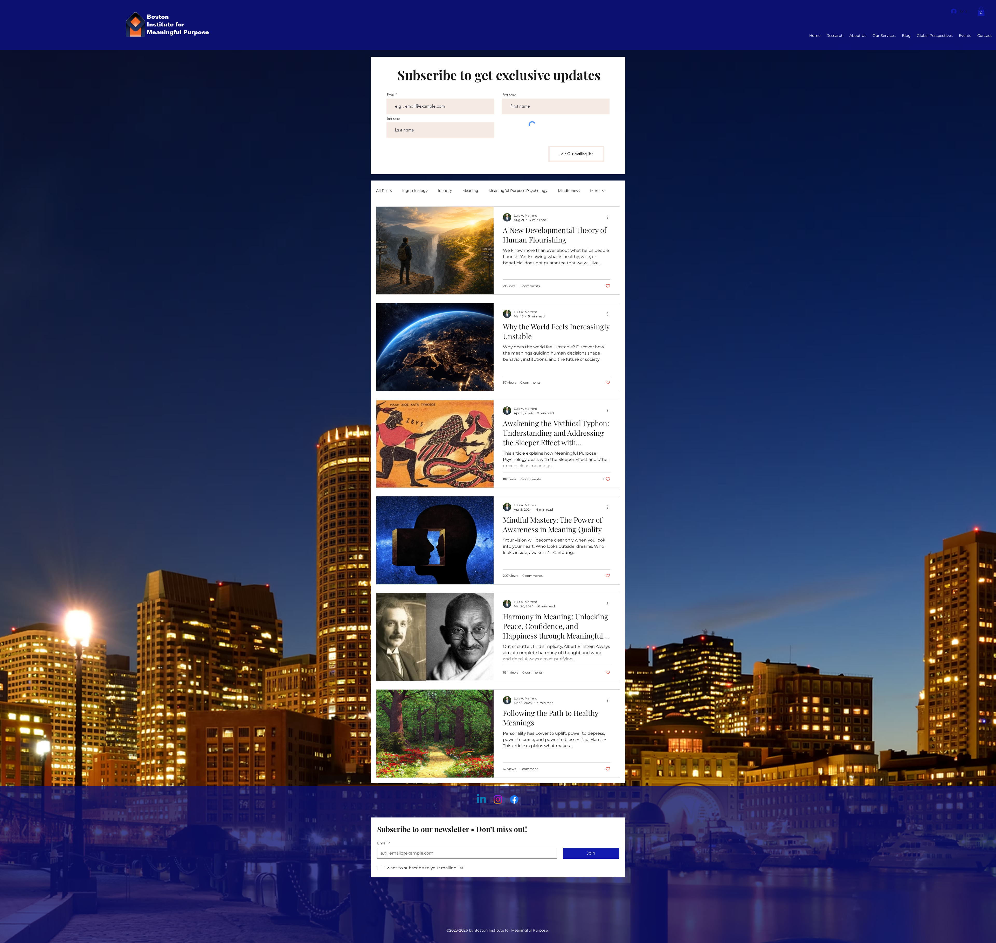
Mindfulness (569, 190)
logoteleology (415, 190)
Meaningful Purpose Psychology (518, 190)
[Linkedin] (481, 799)
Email (391, 94)
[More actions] (609, 217)
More (594, 190)
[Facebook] (514, 799)
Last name (393, 118)
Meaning (470, 190)
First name (509, 94)
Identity (445, 190)
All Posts (384, 190)
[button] (981, 11)
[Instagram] (497, 799)
